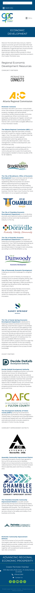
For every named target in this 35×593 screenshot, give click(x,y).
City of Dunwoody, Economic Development (17, 270)
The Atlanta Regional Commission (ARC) (16, 129)
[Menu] (8, 8)
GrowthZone (19, 590)
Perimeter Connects (9, 107)
